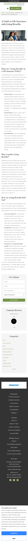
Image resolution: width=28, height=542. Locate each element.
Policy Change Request (14, 450)
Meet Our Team (14, 423)
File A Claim (14, 447)
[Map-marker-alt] (10, 480)
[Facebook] (14, 480)
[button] (8, 8)
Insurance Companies (14, 430)
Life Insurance (14, 403)
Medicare (14, 413)
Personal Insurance (14, 396)
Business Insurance (14, 400)
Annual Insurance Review (14, 454)
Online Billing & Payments (14, 444)
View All (14, 369)
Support (14, 441)
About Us (14, 420)
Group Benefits (14, 409)
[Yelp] (18, 480)
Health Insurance (14, 406)
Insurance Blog (9, 12)
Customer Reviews (14, 427)
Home (3, 12)
